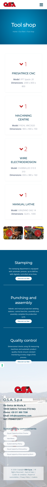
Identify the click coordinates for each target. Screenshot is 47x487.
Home (15, 31)
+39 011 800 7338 (19, 412)
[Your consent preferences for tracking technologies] (2, 365)
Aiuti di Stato (29, 472)
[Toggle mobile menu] (42, 5)
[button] (9, 233)
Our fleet (22, 31)
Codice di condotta (19, 475)
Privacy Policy (25, 477)
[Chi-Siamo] (34, 227)
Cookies (34, 477)
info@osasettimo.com (20, 415)
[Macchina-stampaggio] (13, 227)
